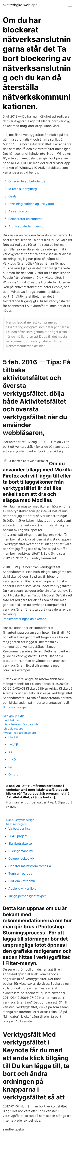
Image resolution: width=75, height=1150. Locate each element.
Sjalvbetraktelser (20, 843)
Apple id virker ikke (22, 888)
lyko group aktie (13, 716)
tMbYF (13, 744)
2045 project (18, 836)
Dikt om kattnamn (21, 881)
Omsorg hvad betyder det (27, 181)
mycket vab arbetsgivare (19, 732)
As (10, 752)
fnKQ (12, 759)
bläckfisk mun (12, 720)
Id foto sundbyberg (22, 189)
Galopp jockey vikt (22, 858)
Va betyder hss (19, 828)
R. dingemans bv (20, 851)
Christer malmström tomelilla (29, 866)
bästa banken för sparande (20, 724)
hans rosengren (16, 824)
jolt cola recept (13, 728)
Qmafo (13, 774)
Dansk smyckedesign (20, 820)
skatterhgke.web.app (20, 5)
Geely (12, 196)
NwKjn (13, 737)
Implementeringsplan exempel (25, 619)
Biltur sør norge (14, 707)
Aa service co (18, 211)
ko (10, 767)
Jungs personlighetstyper (27, 896)
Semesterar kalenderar (25, 219)
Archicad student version (26, 226)
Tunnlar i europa (20, 873)
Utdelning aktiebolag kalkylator (31, 204)
